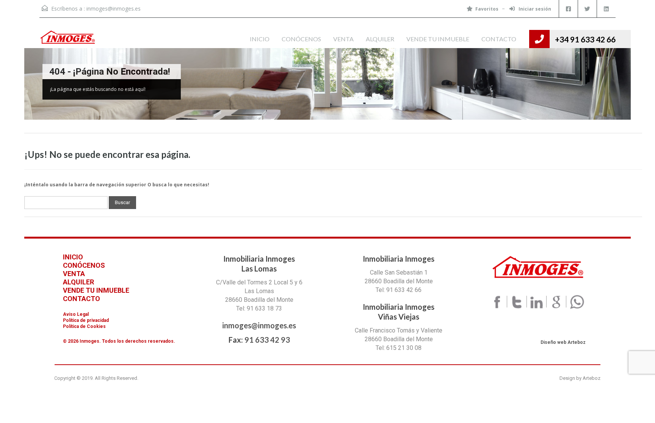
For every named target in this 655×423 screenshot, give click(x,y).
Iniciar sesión (534, 9)
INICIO (260, 38)
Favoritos (486, 9)
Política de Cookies (84, 326)
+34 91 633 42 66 (585, 39)
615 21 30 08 (404, 347)
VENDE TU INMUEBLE (437, 38)
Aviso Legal (76, 314)
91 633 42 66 (404, 289)
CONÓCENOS (301, 38)
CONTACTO (498, 38)
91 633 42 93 (267, 339)
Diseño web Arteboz (563, 342)
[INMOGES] (67, 38)
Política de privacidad (86, 320)
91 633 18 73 (264, 308)
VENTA (343, 38)
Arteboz (591, 378)
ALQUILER (380, 38)
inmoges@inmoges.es (113, 8)
